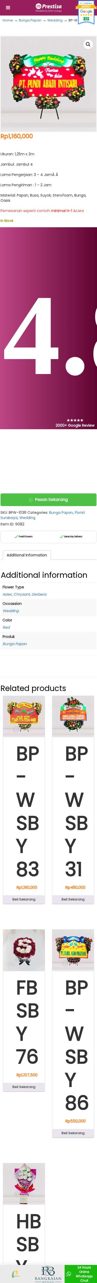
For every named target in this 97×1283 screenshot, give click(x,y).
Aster (7, 594)
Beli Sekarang (23, 899)
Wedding (55, 20)
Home (8, 20)
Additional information (27, 555)
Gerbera (39, 594)
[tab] (27, 555)
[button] (88, 44)
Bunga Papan (30, 20)
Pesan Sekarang (51, 499)
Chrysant (21, 594)
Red (6, 627)
